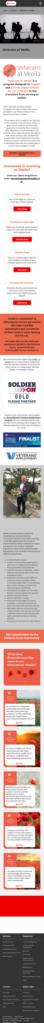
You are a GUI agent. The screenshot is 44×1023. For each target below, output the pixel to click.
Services (7, 936)
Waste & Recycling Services (11, 953)
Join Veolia (6, 992)
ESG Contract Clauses (10, 1018)
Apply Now (22, 209)
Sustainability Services (10, 949)
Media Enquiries (28, 996)
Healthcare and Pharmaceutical (28, 959)
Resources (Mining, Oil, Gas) (31, 976)
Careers (6, 986)
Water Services (7, 956)
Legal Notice (18, 1017)
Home (5, 10)
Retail (24, 980)
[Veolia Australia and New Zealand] (11, 3)
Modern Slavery (16, 1020)
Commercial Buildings (30, 942)
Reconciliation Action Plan (11, 1000)
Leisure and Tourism (29, 964)
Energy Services (8, 942)
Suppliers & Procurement (31, 1000)
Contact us (26, 992)
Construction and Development (28, 946)
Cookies (5, 1020)
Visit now (22, 270)
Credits (26, 1020)
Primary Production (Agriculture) (29, 972)
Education (26, 951)
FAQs (4, 1007)
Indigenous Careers (9, 996)
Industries (28, 936)
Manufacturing (27, 967)
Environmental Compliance (31, 1010)
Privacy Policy (7, 1017)
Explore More (22, 239)
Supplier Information (27, 1018)
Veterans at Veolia (8, 1003)
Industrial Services (9, 945)
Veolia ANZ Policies (29, 1007)
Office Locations (28, 1003)
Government (27, 955)
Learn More (22, 303)
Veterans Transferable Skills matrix (22, 154)
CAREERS (13, 10)
